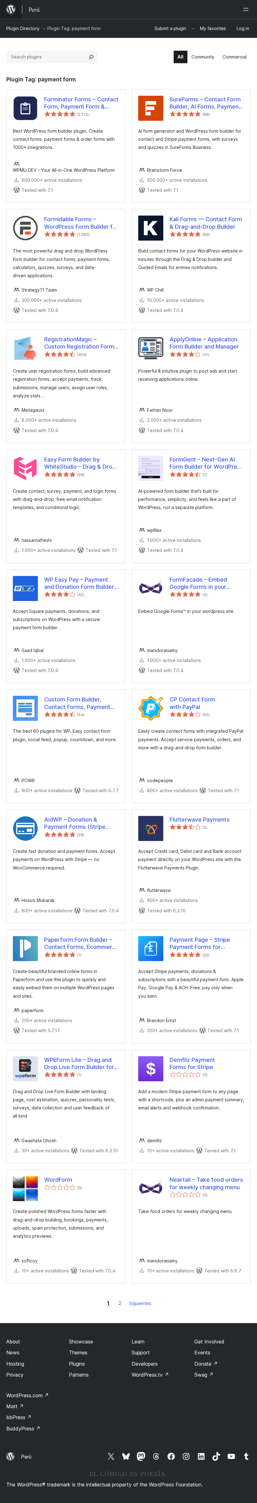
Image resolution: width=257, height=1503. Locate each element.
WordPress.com (27, 1395)
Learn (138, 1341)
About (13, 1341)
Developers (145, 1364)
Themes (78, 1352)
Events (202, 1352)
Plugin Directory (22, 28)
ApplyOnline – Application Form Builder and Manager (204, 343)
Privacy (15, 1375)
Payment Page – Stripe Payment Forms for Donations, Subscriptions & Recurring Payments (205, 943)
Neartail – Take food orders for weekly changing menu (206, 1183)
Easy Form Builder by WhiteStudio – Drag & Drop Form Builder (80, 463)
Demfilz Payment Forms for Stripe (192, 1063)
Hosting (15, 1364)
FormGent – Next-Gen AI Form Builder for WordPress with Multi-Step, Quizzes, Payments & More (207, 463)
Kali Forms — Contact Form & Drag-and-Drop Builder (206, 223)
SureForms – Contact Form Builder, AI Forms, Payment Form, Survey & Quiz (205, 103)
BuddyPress (23, 1428)
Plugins (77, 1364)
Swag (203, 1375)
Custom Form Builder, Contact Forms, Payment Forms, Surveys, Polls (77, 703)
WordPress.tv (150, 1375)
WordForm (58, 1179)
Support (141, 1352)
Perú (26, 1457)
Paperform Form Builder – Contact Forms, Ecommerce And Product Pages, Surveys (81, 943)
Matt (15, 1406)
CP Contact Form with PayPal (192, 703)
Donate (206, 1364)
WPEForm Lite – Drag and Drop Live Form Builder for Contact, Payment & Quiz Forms (79, 1064)
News (12, 1352)
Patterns (79, 1375)
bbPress (19, 1417)
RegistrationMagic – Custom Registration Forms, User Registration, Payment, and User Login (81, 343)
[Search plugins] (91, 57)
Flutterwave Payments (200, 819)
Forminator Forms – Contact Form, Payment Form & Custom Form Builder (81, 103)
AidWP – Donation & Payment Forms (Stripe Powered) (75, 823)
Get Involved (209, 1341)
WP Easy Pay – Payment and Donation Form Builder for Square (79, 583)
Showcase (81, 1341)
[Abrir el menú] (247, 9)
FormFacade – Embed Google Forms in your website (198, 583)
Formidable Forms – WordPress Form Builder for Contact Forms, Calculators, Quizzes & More (81, 223)
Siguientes (140, 1303)
